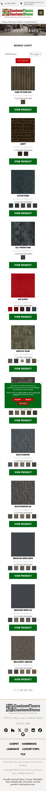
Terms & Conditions (22, 762)
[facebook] (40, 730)
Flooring (12, 22)
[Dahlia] (16, 309)
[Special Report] (22, 568)
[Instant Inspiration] (34, 671)
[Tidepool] (23, 182)
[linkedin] (33, 730)
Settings (23, 403)
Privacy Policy (37, 762)
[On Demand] (34, 568)
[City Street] (35, 205)
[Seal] (34, 464)
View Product (23, 109)
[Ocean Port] (17, 205)
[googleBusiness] (23, 735)
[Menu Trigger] (41, 12)
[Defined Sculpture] (17, 412)
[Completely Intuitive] (22, 671)
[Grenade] (16, 464)
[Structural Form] (35, 412)
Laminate (13, 749)
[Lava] (22, 464)
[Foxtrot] (23, 234)
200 (30, 690)
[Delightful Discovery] (23, 337)
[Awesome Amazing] (28, 361)
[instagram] (26, 730)
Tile (23, 754)
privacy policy (22, 392)
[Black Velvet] (26, 153)
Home (4, 22)
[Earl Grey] (29, 205)
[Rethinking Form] (29, 412)
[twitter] (19, 730)
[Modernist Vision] (22, 361)
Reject (28, 400)
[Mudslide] (23, 78)
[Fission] (28, 464)
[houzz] (12, 730)
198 (21, 690)
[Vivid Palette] (34, 361)
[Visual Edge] (11, 412)
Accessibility (8, 762)
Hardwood (29, 743)
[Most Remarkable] (16, 361)
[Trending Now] (16, 568)
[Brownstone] (23, 205)
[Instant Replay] (28, 568)
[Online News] (23, 544)
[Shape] (23, 441)
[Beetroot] (22, 309)
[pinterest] (6, 730)
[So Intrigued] (23, 648)
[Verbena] (28, 309)
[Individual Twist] (23, 412)
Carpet (19, 22)
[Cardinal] (23, 285)
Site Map (23, 765)
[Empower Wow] (28, 671)
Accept (18, 400)
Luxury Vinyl (31, 749)
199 (25, 690)
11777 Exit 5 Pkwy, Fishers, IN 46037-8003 (33, 3)
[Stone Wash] (34, 309)
